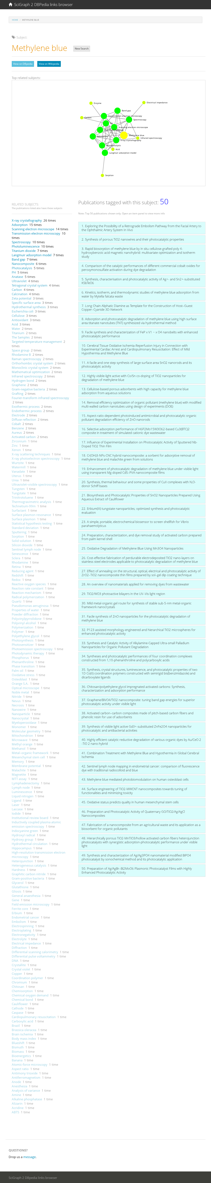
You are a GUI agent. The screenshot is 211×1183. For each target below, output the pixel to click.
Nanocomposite (23, 264)
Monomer (19, 727)
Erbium (17, 913)
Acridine (17, 1108)
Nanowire (19, 709)
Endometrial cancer (25, 917)
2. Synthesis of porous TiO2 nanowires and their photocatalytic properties (133, 239)
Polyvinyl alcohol (24, 623)
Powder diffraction (25, 614)
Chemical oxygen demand (30, 995)
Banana (17, 1060)
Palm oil (17, 670)
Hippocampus (22, 848)
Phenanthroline (23, 662)
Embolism (19, 922)
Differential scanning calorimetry (35, 952)
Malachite (19, 770)
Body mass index (24, 1038)
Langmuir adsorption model (32, 255)
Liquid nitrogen (22, 796)
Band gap (18, 259)
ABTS (15, 1112)
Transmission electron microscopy (36, 233)
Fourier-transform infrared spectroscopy (40, 398)
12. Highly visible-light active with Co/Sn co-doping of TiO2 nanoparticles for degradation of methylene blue (134, 378)
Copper (17, 974)
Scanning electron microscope (33, 229)
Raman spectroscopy (26, 359)
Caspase (17, 1012)
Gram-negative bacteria (28, 389)
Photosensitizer (23, 645)
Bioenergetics (21, 1056)
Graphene (19, 385)
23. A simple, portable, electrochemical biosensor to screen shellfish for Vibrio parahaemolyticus (135, 524)
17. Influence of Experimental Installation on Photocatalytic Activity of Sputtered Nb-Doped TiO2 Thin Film (139, 444)
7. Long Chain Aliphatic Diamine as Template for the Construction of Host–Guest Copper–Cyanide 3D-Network (137, 308)
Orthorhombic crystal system (32, 363)
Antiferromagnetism (26, 1077)
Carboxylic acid (22, 1021)
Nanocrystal (20, 718)
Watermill (19, 467)
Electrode (18, 415)
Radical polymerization (28, 597)
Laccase (17, 809)
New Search (82, 48)
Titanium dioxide (24, 251)
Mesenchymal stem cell (28, 757)
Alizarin (17, 1103)
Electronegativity (23, 935)
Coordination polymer (27, 978)
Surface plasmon (23, 519)
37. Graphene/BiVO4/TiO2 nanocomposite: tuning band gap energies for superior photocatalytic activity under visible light (138, 702)
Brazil (16, 1025)
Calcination (19, 294)
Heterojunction (22, 861)
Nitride (16, 696)
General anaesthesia (26, 896)
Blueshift (18, 1043)
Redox (16, 580)
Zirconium (19, 441)
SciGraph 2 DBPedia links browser (42, 4)
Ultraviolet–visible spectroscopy (34, 484)
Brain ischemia (22, 1034)
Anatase (17, 277)
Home (15, 19)
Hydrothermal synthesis (29, 307)
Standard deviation (25, 528)
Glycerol (17, 883)
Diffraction (19, 948)
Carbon (17, 290)
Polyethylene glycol (25, 636)
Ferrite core (20, 909)
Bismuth (18, 1047)
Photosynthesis (22, 640)
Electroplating (21, 930)
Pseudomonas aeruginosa (30, 606)
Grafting (17, 393)
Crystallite (19, 965)
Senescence (20, 554)
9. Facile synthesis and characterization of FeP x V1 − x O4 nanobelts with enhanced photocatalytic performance (140, 334)
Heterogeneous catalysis (29, 865)
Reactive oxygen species (29, 584)
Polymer (18, 632)
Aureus (17, 432)
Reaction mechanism (26, 593)
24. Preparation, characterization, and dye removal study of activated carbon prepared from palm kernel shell (142, 537)
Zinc (15, 445)
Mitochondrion (22, 735)
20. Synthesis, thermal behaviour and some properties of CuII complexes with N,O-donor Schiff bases (139, 484)
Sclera (16, 558)
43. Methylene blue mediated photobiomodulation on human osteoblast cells (135, 779)
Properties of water (25, 610)
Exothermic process (26, 406)
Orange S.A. (20, 683)
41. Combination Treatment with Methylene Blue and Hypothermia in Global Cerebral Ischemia (140, 755)
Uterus (16, 476)
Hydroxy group (22, 839)
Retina (16, 567)
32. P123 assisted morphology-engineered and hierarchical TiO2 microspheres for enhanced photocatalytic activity (139, 632)
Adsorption (20, 225)
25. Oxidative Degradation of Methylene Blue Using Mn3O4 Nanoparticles (132, 548)
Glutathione (20, 887)
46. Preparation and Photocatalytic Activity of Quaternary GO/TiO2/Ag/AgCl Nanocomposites (133, 813)
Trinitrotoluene (22, 497)
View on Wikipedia (49, 64)
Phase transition (23, 666)
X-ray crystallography (27, 220)
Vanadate (18, 471)
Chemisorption (22, 991)
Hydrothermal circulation (29, 844)
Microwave (19, 740)
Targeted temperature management (37, 342)
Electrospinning (23, 926)
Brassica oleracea (24, 1030)
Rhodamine (20, 562)
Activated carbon (24, 437)
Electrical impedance (26, 943)
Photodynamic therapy (28, 653)
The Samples (21, 337)
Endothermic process (27, 411)
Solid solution (21, 541)
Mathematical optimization (31, 372)
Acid (15, 324)
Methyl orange (22, 744)
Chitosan (18, 986)
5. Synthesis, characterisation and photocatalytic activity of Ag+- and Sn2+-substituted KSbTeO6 (141, 281)
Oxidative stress (23, 675)
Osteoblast (19, 679)
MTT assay (19, 779)
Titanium (18, 333)
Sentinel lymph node (26, 549)
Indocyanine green (25, 831)
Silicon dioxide (22, 545)
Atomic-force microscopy (29, 1064)
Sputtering (19, 532)
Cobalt (16, 424)
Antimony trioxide (25, 1073)
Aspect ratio (20, 1069)
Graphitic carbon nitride (29, 874)
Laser (15, 805)
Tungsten (18, 489)
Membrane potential (26, 766)
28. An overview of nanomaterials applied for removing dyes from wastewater (135, 584)
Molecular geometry (26, 731)
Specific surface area (26, 303)
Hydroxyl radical (23, 835)
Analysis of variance (26, 1090)
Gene (15, 900)
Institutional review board (30, 818)
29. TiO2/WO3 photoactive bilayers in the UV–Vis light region (123, 594)
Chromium (19, 982)
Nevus (16, 701)
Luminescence (22, 792)
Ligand (16, 800)
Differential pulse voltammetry (33, 956)
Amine (16, 1095)
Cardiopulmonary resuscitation (34, 1017)
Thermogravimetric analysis (31, 502)
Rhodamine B (21, 354)
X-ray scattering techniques (31, 454)
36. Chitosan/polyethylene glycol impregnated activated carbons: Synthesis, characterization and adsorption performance (133, 689)
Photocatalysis (22, 268)
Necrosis (18, 705)
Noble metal (20, 692)
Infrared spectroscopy (27, 376)
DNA (15, 961)
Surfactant (19, 510)
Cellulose (18, 316)
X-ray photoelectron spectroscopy (36, 458)
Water (16, 329)
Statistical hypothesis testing (32, 523)
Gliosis (16, 891)
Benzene (18, 428)
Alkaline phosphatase (27, 1099)
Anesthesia (19, 1086)
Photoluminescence (26, 246)
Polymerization (22, 627)
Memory (18, 761)
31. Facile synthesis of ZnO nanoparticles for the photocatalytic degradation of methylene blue (136, 618)
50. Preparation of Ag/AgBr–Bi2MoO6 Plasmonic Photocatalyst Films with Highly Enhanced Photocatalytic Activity (137, 870)
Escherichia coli (22, 311)
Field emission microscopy (30, 904)
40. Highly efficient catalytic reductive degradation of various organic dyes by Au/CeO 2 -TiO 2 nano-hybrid (141, 742)
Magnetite (19, 774)
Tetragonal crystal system (29, 285)
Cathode (17, 1008)
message (29, 1157)
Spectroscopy (21, 242)
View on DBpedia (23, 64)
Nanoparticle (21, 714)
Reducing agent (22, 571)
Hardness (18, 870)
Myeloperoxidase (24, 722)
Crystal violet (21, 969)
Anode (16, 1082)
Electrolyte (19, 939)
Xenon (16, 450)
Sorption (18, 536)
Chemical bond (22, 999)
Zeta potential (21, 298)
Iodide (16, 813)
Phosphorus (20, 658)
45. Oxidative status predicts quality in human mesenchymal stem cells (130, 802)
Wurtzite (18, 463)
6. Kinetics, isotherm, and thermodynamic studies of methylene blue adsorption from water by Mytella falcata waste (140, 294)
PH (14, 272)
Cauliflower (20, 1004)
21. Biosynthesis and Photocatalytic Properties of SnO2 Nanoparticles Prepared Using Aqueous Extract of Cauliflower (141, 497)
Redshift (17, 575)
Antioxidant (20, 320)
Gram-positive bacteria (28, 878)
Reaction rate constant (27, 588)
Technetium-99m (24, 506)
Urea (15, 480)
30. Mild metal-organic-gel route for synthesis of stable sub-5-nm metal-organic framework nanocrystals (136, 605)
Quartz (16, 601)
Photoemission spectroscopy (32, 649)
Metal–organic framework (30, 753)
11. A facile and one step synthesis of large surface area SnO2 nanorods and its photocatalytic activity (137, 365)
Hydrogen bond (23, 380)
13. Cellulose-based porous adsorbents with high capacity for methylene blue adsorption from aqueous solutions (135, 391)
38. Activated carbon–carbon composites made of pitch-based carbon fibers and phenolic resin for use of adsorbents (137, 715)
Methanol (18, 748)
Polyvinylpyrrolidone (26, 619)
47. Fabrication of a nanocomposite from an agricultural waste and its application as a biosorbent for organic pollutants (141, 827)
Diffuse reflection (24, 419)
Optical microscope (25, 688)
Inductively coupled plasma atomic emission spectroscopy (36, 824)
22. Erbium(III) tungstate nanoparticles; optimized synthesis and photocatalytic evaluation (136, 510)
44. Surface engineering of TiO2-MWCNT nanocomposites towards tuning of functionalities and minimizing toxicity (134, 791)
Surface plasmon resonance (31, 515)
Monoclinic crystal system (30, 367)
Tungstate (19, 493)
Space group (20, 350)
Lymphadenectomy (25, 783)
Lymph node (21, 787)
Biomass (18, 1051)
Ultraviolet (19, 281)
